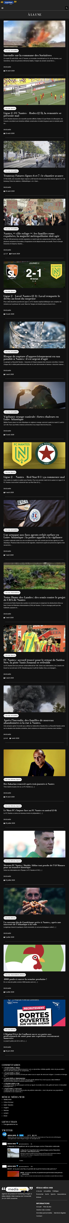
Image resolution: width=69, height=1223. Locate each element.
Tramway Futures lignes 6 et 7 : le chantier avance (33, 176)
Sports (13, 108)
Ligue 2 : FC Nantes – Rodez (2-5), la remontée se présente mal (32, 114)
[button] (2, 8)
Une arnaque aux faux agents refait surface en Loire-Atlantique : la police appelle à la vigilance (33, 536)
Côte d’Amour (8, 1102)
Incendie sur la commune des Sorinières (28, 55)
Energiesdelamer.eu (11, 1124)
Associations (15, 593)
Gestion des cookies (43, 1210)
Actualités (14, 51)
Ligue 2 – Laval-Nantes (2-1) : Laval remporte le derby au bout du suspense (32, 297)
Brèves (13, 780)
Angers (6, 1108)
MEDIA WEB (11, 1144)
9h (31, 1144)
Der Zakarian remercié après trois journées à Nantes (29, 783)
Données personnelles (44, 1213)
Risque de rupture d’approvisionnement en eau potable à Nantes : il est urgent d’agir (32, 357)
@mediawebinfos (24, 1144)
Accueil (38, 1207)
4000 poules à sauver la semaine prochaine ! (25, 979)
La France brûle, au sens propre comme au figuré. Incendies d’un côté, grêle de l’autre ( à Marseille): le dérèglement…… (35, 1085)
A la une (7, 51)
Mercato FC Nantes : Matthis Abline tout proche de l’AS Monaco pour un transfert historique (34, 866)
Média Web (8, 1099)
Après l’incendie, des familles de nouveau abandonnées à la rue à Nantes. (29, 721)
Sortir (47, 1194)
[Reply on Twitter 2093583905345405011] (8, 1160)
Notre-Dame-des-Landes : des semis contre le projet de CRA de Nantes (34, 598)
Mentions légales (60, 1213)
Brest (5, 1116)
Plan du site (47, 1207)
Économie (39, 1194)
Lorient (6, 1113)
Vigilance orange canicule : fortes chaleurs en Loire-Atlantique (31, 418)
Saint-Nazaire (8, 1105)
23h (32, 1166)
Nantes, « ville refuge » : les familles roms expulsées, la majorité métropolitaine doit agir (31, 234)
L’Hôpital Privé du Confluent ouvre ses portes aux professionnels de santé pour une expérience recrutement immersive (31, 1036)
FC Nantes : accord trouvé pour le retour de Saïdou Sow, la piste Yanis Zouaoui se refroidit (34, 661)
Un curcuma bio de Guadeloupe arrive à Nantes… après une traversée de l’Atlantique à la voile (32, 923)
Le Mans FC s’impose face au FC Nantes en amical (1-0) (30, 810)
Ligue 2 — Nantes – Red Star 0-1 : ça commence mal (34, 477)
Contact (39, 1216)
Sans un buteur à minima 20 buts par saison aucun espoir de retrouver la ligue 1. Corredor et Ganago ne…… (35, 1075)
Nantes (6, 1110)
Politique (55, 1191)
